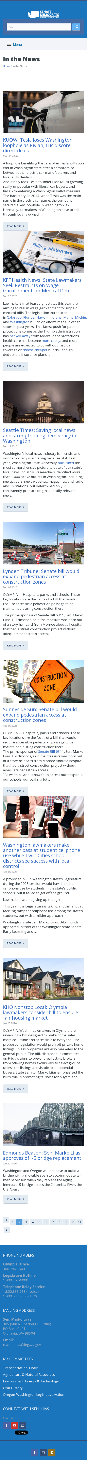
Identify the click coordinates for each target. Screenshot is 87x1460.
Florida (29, 317)
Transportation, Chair (20, 1367)
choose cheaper (34, 349)
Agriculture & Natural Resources (29, 1374)
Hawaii (42, 317)
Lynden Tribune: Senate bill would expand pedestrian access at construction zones (41, 576)
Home (6, 66)
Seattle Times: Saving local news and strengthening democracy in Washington (39, 435)
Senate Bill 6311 (51, 751)
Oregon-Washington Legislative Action (33, 1394)
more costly (51, 340)
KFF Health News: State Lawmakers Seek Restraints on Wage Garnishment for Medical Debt (42, 285)
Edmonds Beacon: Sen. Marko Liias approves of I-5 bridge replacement (42, 1155)
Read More (14, 226)
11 (79, 1222)
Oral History (13, 1387)
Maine (68, 317)
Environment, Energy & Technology (31, 1381)
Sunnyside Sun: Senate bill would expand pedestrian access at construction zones (40, 714)
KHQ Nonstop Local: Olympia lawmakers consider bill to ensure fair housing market (40, 1012)
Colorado (14, 317)
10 (72, 1222)
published (66, 462)
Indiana (55, 317)
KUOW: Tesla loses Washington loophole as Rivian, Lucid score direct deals (38, 145)
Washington (19, 322)
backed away (20, 336)
